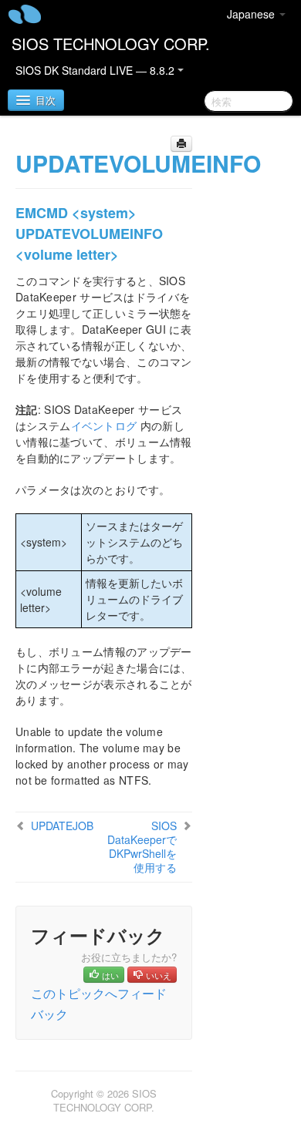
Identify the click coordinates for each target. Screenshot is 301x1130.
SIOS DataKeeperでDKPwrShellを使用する (142, 846)
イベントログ (104, 425)
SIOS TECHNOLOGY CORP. (111, 43)
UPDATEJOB (62, 825)
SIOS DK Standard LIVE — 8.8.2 (96, 70)
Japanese (252, 14)
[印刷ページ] (181, 144)
